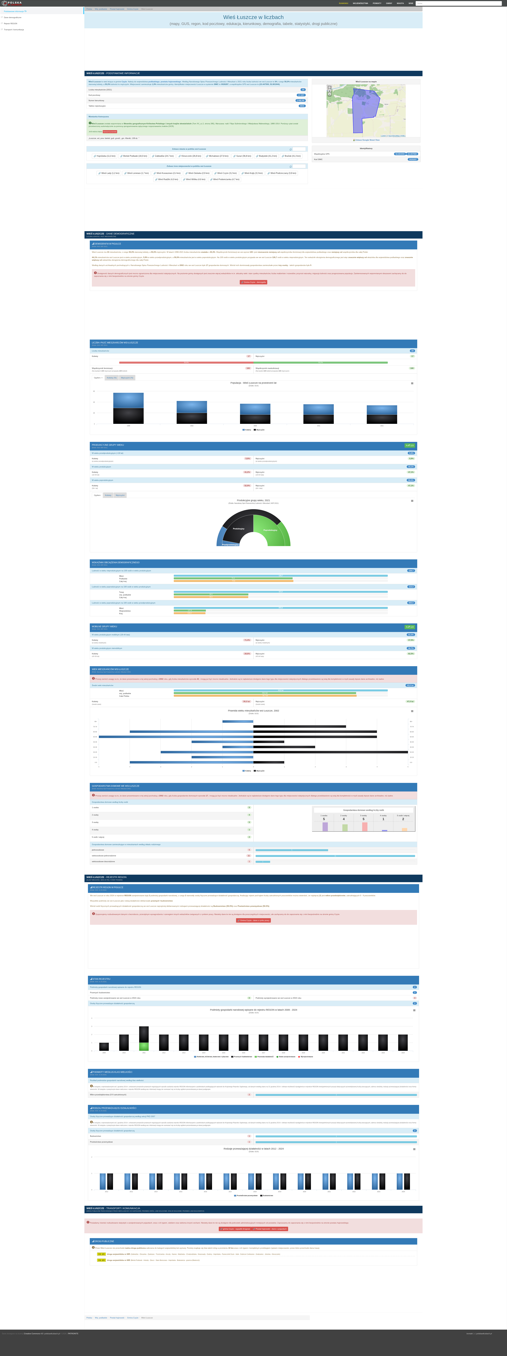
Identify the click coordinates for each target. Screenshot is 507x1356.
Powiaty (377, 3)
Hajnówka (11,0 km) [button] (105, 156)
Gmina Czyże (132, 9)
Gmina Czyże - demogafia (254, 282)
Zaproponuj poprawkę (110, 131)
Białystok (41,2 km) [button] (268, 156)
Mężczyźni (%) (127, 378)
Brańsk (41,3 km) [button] (292, 156)
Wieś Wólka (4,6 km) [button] (195, 179)
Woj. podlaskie (100, 9)
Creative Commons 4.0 (33, 1334)
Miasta (400, 3)
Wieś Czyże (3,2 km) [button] (227, 173)
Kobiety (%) (112, 378)
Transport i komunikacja (14, 30)
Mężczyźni (120, 495)
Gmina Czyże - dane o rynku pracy (254, 920)
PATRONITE (73, 1334)
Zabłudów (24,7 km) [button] (164, 156)
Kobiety (108, 495)
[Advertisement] (465, 54)
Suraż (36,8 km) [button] (243, 156)
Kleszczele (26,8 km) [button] (191, 156)
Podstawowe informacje (14, 11)
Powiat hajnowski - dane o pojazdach (271, 1229)
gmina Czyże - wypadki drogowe (236, 1229)
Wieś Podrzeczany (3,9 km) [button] (283, 173)
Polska (89, 9)
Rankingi (343, 3)
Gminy (389, 3)
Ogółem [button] (97, 378)
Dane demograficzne (12, 17)
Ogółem (97, 495)
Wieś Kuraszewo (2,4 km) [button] (168, 173)
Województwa (360, 3)
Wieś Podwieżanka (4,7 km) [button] (226, 179)
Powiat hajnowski (116, 9)
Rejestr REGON (10, 23)
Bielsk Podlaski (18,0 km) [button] (135, 156)
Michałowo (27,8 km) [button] (218, 156)
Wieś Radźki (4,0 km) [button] (168, 179)
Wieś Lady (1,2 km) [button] (110, 173)
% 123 (410, 445)
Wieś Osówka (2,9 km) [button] (198, 173)
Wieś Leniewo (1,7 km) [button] (138, 173)
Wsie (411, 3)
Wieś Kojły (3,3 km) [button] (253, 173)
